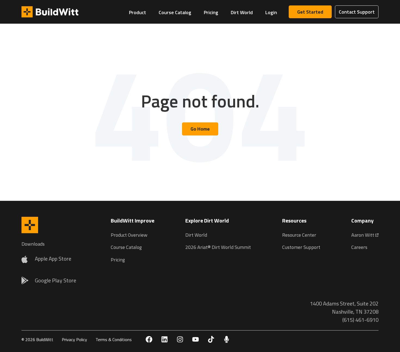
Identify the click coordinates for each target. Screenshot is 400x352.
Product (137, 12)
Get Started (310, 12)
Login (271, 12)
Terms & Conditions (114, 339)
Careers (359, 247)
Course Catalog (175, 12)
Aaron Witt (363, 235)
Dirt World (242, 12)
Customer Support (301, 247)
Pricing (211, 12)
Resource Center (299, 235)
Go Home (200, 128)
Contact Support (357, 12)
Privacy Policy (74, 339)
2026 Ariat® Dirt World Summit (218, 247)
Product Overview (129, 235)
